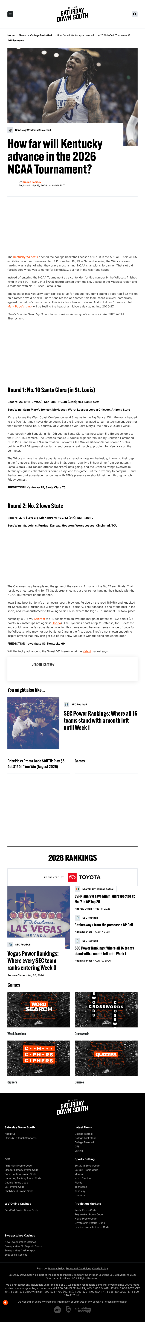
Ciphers (12, 1082)
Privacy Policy (56, 1268)
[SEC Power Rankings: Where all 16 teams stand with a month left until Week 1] (33, 723)
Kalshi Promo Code (85, 1210)
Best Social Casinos (16, 1254)
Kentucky (80, 1190)
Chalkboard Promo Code (19, 1190)
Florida (56, 623)
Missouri (79, 1174)
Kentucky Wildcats (25, 257)
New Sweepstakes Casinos (20, 1241)
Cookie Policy (100, 1268)
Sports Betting (85, 1159)
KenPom (39, 619)
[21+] (57, 1309)
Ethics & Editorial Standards (20, 1137)
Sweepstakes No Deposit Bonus (23, 1246)
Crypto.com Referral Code (90, 1222)
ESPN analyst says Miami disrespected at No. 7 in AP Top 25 (105, 898)
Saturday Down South (20, 1127)
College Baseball (84, 1142)
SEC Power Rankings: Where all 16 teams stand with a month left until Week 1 (100, 720)
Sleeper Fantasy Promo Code (21, 1169)
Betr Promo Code (14, 1186)
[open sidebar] (10, 14)
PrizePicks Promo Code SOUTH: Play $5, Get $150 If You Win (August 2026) (36, 763)
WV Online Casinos (18, 1203)
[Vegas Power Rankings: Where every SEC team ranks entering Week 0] (38, 917)
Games (80, 760)
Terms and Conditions (78, 1268)
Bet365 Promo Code (86, 1169)
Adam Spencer (83, 931)
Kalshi (87, 651)
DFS (77, 1146)
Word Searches (16, 1034)
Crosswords (82, 1034)
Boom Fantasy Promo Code (20, 1174)
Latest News (83, 1127)
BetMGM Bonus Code (87, 1165)
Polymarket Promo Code (89, 1214)
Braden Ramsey (31, 181)
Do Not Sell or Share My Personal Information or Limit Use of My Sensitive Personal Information (72, 1301)
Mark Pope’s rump (19, 306)
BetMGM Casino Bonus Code (21, 1210)
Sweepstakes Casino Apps (20, 1250)
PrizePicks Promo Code (18, 1165)
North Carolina (83, 1178)
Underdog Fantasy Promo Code (23, 1178)
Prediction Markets (88, 1203)
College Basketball (85, 1137)
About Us (10, 1133)
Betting (79, 1150)
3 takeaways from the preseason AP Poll (104, 924)
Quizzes (79, 1082)
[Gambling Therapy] (83, 1310)
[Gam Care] (68, 1309)
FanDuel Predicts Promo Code (92, 1227)
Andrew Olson (16, 975)
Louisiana (80, 1195)
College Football (84, 1133)
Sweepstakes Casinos (20, 1235)
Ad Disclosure (15, 40)
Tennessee (81, 1186)
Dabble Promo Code (16, 1182)
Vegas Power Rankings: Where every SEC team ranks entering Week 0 (33, 960)
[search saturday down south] (135, 14)
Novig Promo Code (86, 1218)
